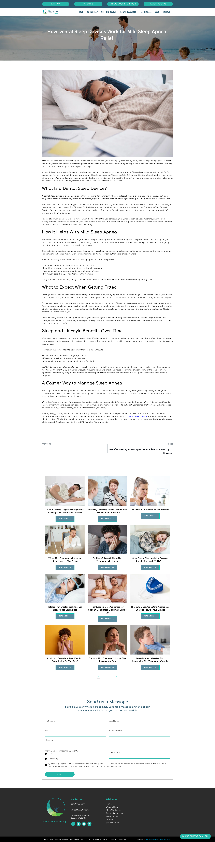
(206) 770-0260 (78, 804)
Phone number (115, 731)
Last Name (114, 721)
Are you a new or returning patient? (61, 751)
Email (47, 731)
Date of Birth (114, 753)
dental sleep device (138, 416)
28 (116, 676)
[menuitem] (81, 12)
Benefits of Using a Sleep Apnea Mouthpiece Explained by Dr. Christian (141, 451)
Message (49, 740)
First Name (50, 721)
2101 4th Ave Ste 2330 (80, 815)
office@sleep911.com (80, 810)
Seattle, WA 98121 (78, 818)
